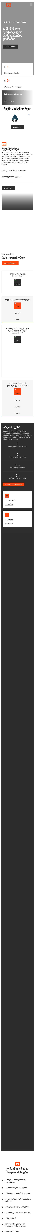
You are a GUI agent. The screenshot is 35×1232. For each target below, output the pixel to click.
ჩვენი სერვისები (10, 46)
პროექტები (8, 101)
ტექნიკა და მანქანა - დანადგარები (13, 484)
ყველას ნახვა (17, 127)
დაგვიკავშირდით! (10, 263)
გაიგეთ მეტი (8, 188)
